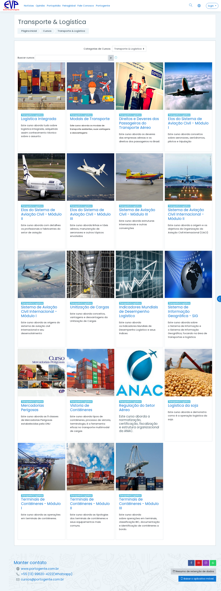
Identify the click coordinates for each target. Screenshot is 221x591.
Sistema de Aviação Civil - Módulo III (137, 212)
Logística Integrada (38, 118)
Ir (111, 57)
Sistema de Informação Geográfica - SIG (183, 311)
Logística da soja (183, 405)
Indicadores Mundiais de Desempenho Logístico (138, 311)
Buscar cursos (26, 57)
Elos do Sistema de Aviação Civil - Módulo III (90, 214)
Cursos (47, 31)
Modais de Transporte (90, 118)
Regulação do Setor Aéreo (137, 407)
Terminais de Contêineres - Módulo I (41, 504)
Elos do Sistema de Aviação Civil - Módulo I (188, 123)
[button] (116, 58)
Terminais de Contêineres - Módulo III (139, 504)
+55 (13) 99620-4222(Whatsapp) (46, 574)
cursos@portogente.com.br (42, 579)
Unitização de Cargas (89, 307)
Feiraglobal (69, 5)
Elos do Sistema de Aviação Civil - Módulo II (41, 214)
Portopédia (54, 5)
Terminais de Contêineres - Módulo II (90, 504)
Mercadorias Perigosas (32, 407)
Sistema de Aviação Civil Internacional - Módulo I (39, 311)
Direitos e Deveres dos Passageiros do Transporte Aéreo (139, 123)
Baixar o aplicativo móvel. (198, 578)
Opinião (40, 5)
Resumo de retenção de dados (194, 571)
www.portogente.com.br (40, 569)
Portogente (103, 5)
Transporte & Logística (71, 31)
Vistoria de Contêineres (81, 407)
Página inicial (29, 31)
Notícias (29, 5)
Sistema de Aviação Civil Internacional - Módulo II (186, 214)
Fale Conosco (85, 5)
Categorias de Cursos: (97, 48)
